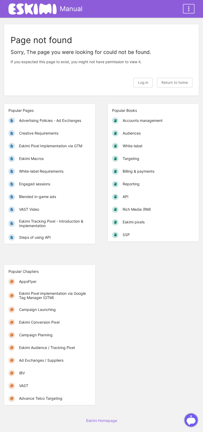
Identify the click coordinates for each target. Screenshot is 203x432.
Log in (143, 82)
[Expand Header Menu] (189, 8)
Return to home (175, 82)
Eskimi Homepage (101, 420)
